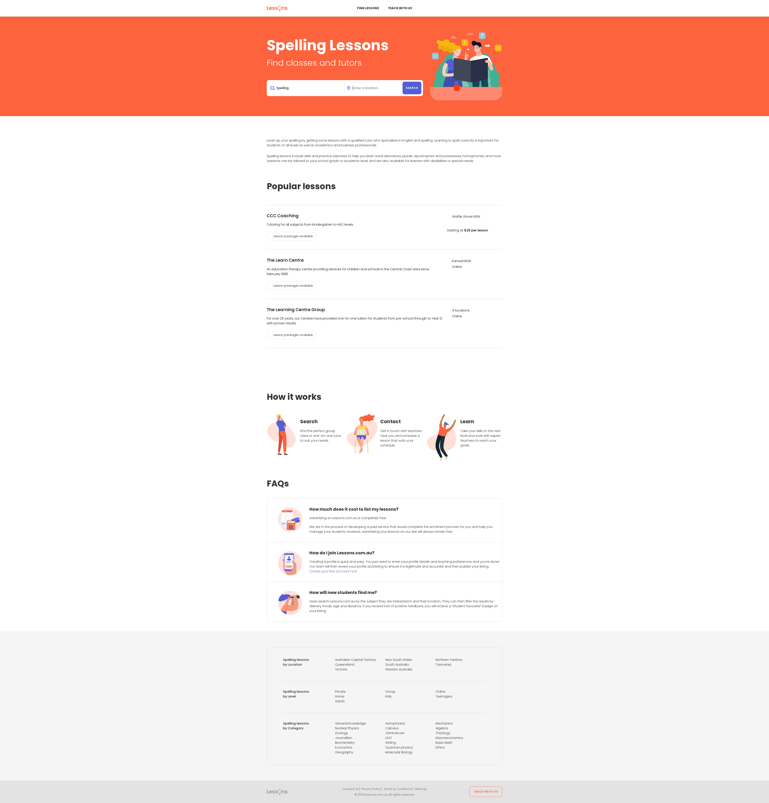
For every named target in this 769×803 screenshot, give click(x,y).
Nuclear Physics (347, 728)
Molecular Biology (399, 752)
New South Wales (398, 659)
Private (340, 691)
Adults (340, 701)
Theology (443, 733)
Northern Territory (449, 659)
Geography (344, 752)
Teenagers (444, 696)
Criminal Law (395, 733)
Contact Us (350, 789)
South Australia (397, 664)
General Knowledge (350, 723)
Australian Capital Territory (355, 659)
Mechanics (444, 723)
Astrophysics (395, 723)
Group (390, 691)
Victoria (341, 669)
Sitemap (421, 789)
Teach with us (400, 8)
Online (440, 691)
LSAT (388, 738)
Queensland (344, 664)
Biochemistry (345, 742)
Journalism (343, 738)
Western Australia (398, 669)
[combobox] (306, 88)
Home (339, 696)
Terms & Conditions (398, 789)
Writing (390, 742)
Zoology (341, 733)
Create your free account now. (333, 571)
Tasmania (443, 664)
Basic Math (444, 742)
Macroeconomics (449, 738)
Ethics (440, 747)
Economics (343, 747)
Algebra (442, 728)
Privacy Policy (371, 789)
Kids (388, 696)
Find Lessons (368, 8)
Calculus (392, 728)
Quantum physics (399, 747)
